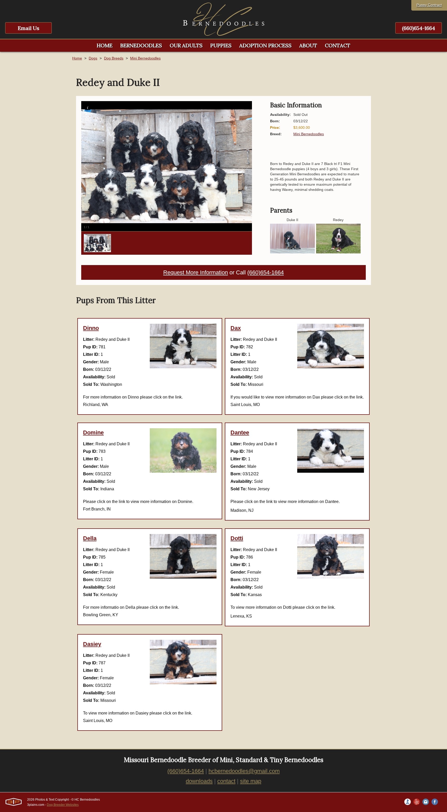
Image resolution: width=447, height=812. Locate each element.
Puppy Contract (429, 5)
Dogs (93, 58)
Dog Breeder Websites (63, 805)
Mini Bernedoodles (145, 58)
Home (77, 58)
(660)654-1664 (418, 28)
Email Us (28, 28)
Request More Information (195, 272)
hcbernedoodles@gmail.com (244, 771)
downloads (199, 781)
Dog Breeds (113, 58)
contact (226, 781)
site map (250, 781)
